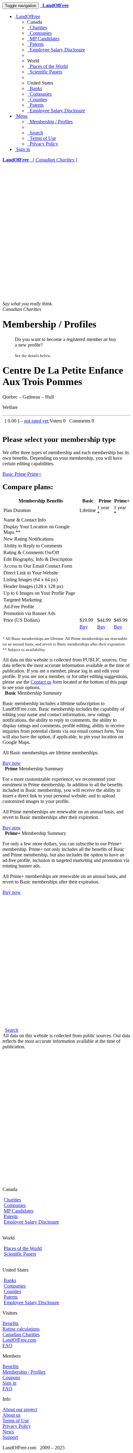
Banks (34, 88)
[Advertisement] (66, 232)
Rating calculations (21, 1329)
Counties (37, 99)
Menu (21, 116)
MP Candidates (43, 38)
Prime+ (34, 474)
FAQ (7, 1345)
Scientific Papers (44, 71)
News (8, 1431)
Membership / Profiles (50, 121)
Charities (37, 27)
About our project (19, 1409)
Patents (35, 44)
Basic (8, 474)
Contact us (41, 682)
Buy (83, 626)
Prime (21, 474)
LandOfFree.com (19, 1340)
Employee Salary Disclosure (56, 49)
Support (10, 1437)
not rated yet (36, 420)
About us (11, 1415)
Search (35, 132)
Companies (39, 33)
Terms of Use (41, 138)
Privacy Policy (42, 143)
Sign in (22, 149)
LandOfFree (27, 16)
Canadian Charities (21, 1334)
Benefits (10, 1323)
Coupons (11, 1377)
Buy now (11, 763)
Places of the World (47, 66)
